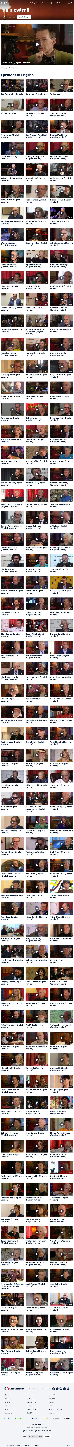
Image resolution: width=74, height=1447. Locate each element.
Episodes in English (24, 17)
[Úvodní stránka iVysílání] (8, 3)
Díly (4, 17)
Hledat (51, 2)
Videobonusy (12, 17)
